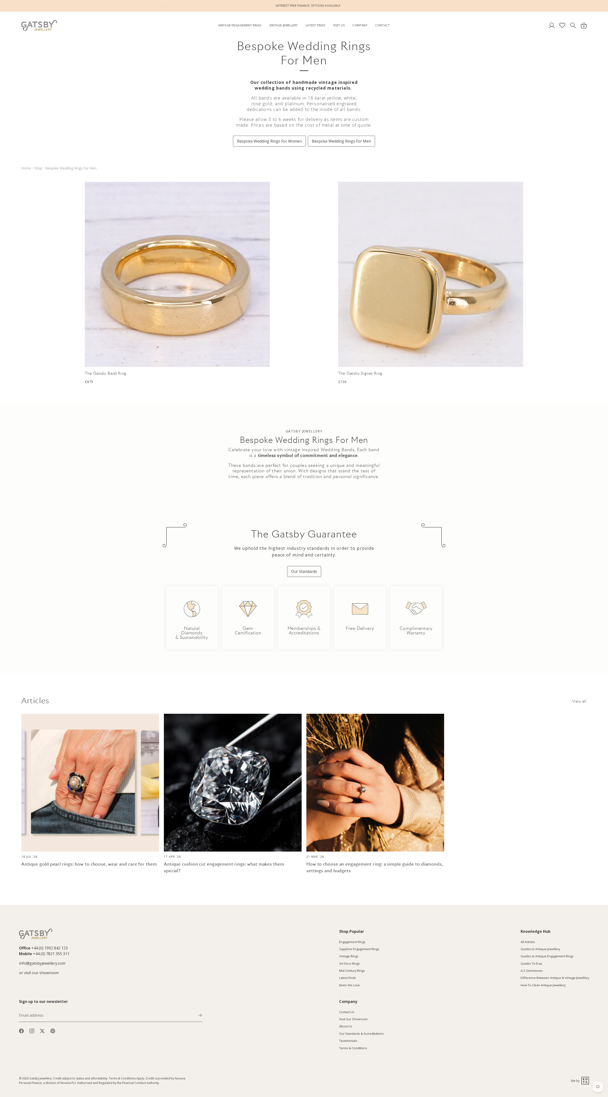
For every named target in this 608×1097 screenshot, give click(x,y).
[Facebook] (21, 1030)
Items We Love (349, 985)
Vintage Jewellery (283, 25)
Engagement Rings (352, 942)
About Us (345, 1026)
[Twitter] (42, 1030)
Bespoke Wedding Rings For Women (269, 141)
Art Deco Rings (349, 963)
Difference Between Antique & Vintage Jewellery (555, 978)
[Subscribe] (200, 1015)
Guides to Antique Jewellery (540, 949)
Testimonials (348, 1041)
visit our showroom (41, 972)
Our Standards (304, 571)
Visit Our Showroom (353, 1019)
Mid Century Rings (352, 970)
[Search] (573, 25)
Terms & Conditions (353, 1048)
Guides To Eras (531, 963)
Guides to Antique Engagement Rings (547, 956)
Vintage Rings (348, 956)
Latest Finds (315, 25)
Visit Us (339, 25)
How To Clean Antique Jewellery (543, 985)
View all (579, 701)
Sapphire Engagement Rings (359, 949)
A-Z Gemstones (532, 970)
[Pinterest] (52, 1030)
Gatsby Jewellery (40, 1078)
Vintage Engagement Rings (239, 25)
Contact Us (346, 1012)
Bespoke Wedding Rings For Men (341, 141)
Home (26, 168)
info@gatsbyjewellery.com (42, 963)
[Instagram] (31, 1030)
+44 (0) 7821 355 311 (51, 953)
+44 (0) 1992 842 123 (49, 948)
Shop (38, 168)
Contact (382, 25)
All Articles (528, 942)
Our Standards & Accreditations (361, 1033)
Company (359, 25)
